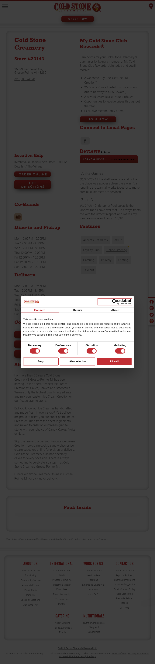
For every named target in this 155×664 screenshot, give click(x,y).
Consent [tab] (39, 310)
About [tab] (115, 310)
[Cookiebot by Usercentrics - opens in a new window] (114, 302)
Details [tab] (77, 310)
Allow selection (77, 361)
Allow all (114, 361)
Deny (41, 361)
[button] (63, 351)
